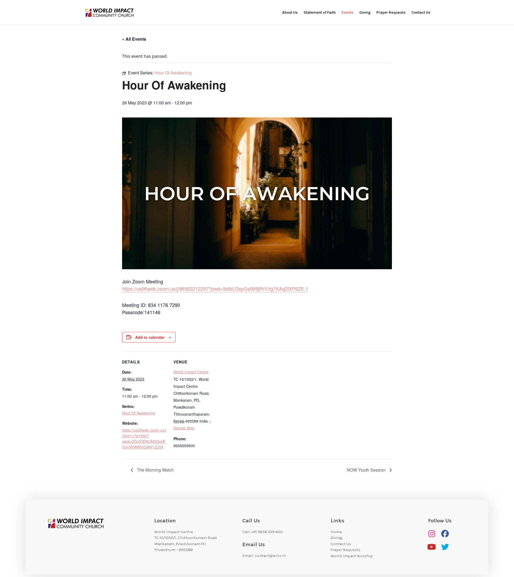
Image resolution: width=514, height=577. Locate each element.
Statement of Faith (320, 13)
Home (336, 531)
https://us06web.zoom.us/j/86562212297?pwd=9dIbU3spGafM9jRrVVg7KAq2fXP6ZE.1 (215, 288)
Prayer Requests (391, 13)
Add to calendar (149, 337)
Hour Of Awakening (138, 413)
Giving (365, 13)
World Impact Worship (352, 555)
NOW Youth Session (367, 470)
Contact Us (420, 13)
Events (347, 13)
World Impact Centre (191, 371)
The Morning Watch (155, 470)
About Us (290, 13)
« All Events (134, 39)
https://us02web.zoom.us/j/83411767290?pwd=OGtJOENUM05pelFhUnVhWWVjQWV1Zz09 (144, 438)
